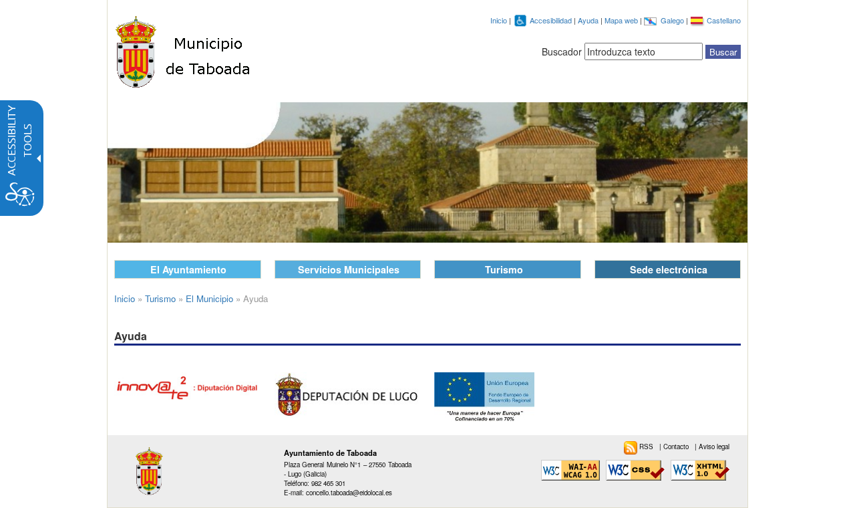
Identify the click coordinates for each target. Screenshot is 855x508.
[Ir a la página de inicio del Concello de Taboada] (184, 48)
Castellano (724, 20)
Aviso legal (714, 446)
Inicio (498, 20)
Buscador (562, 51)
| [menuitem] (675, 446)
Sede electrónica (668, 269)
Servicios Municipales (348, 269)
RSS (647, 446)
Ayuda (589, 20)
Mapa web (622, 20)
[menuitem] (641, 446)
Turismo (504, 269)
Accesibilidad (552, 20)
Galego (673, 20)
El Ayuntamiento (188, 269)
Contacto (677, 446)
